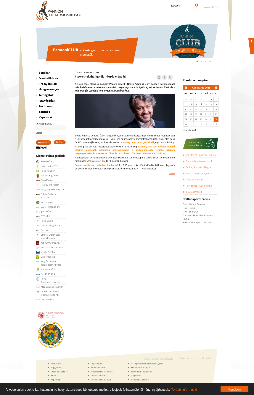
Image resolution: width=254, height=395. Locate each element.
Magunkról (56, 363)
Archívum (46, 106)
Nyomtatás (159, 78)
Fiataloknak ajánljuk (140, 367)
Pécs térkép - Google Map (199, 186)
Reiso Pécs (46, 161)
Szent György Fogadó (194, 204)
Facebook (164, 78)
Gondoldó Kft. (47, 299)
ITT (140, 168)
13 (201, 109)
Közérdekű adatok (140, 379)
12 (196, 109)
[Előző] (186, 87)
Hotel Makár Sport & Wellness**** (200, 222)
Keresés (175, 5)
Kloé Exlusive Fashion (52, 287)
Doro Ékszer (47, 180)
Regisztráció (43, 142)
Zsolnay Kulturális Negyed (199, 167)
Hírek (97, 72)
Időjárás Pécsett (194, 192)
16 (216, 109)
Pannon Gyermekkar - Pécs (210, 62)
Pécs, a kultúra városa (52, 247)
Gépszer (45, 230)
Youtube (44, 112)
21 (206, 114)
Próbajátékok (48, 84)
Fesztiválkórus (48, 78)
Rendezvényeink (99, 375)
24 (186, 119)
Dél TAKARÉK (48, 274)
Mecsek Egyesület (50, 175)
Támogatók (46, 95)
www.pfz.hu (211, 7)
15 (211, 109)
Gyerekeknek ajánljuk (101, 379)
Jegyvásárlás (47, 101)
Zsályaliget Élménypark (52, 189)
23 (216, 114)
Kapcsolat (45, 117)
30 (216, 119)
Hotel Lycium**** (49, 166)
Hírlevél (41, 148)
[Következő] (216, 87)
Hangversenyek (49, 89)
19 (196, 114)
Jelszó (39, 133)
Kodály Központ (206, 62)
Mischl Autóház (48, 252)
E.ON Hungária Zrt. (50, 207)
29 (211, 119)
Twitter (170, 78)
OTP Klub (45, 216)
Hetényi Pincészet (50, 185)
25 (191, 119)
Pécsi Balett (47, 221)
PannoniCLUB (197, 62)
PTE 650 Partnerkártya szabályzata (147, 363)
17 (186, 114)
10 (186, 109)
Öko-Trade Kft (48, 257)
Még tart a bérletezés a (202, 62)
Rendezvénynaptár (195, 80)
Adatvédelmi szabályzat (102, 371)
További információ (184, 389)
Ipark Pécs (46, 211)
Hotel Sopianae (191, 211)
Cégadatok (136, 375)
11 (191, 109)
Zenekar (44, 73)
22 (211, 114)
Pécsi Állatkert (48, 171)
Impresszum (96, 363)
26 (196, 119)
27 (201, 119)
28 (206, 119)
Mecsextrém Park (194, 179)
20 (201, 114)
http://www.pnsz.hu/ (50, 243)
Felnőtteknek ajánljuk (141, 371)
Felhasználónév (44, 123)
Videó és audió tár (59, 371)
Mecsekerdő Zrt (48, 269)
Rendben (234, 389)
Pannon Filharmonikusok (59, 11)
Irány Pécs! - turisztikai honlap (201, 155)
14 (206, 109)
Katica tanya (47, 202)
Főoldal (79, 72)
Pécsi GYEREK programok (199, 173)
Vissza (172, 174)
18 (191, 114)
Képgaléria (56, 367)
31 (186, 124)
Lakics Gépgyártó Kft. (51, 225)
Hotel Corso (189, 208)
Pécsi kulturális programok (199, 161)
